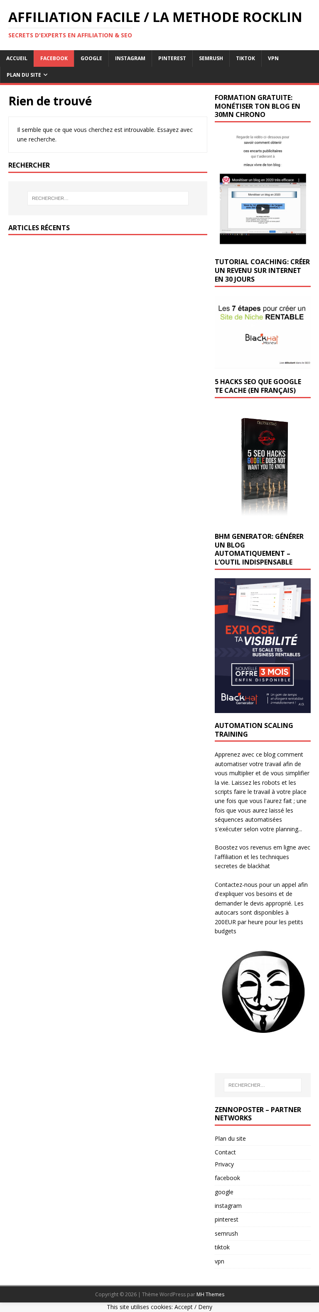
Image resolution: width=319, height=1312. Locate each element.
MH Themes (210, 1294)
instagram (130, 58)
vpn (273, 58)
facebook (54, 58)
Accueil (16, 58)
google (91, 58)
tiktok (245, 58)
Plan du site (230, 1138)
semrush (211, 58)
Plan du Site (24, 74)
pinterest (172, 58)
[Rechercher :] (107, 198)
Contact (225, 1152)
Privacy (224, 1164)
